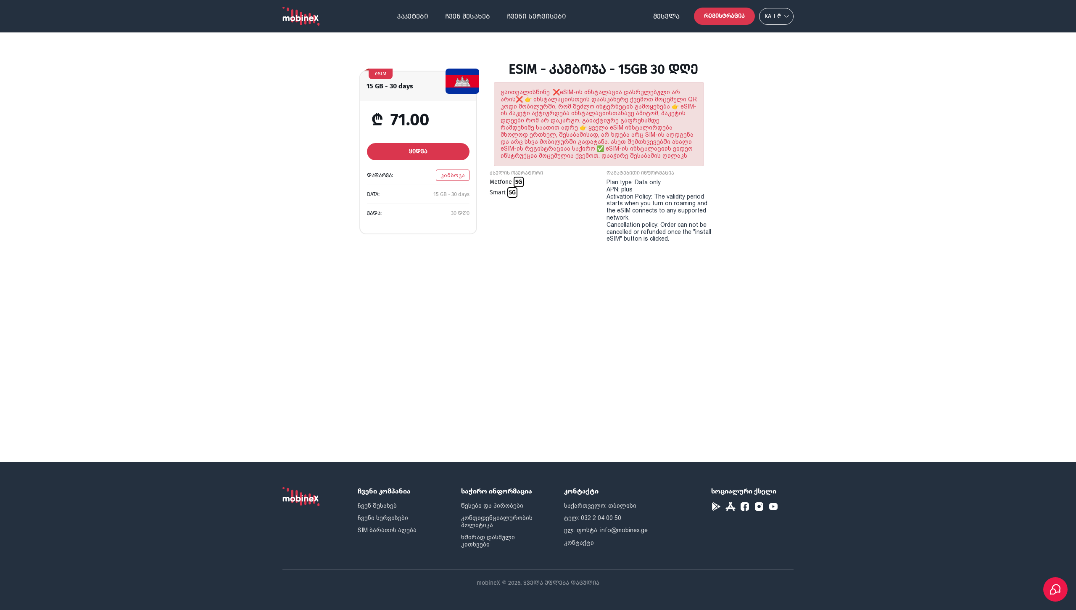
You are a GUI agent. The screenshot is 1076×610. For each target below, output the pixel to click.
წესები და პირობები (492, 505)
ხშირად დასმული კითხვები (488, 541)
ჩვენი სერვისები (536, 16)
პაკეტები (412, 16)
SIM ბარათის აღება (387, 530)
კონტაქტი (579, 542)
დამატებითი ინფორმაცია (640, 172)
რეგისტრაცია (724, 15)
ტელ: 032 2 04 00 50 (592, 518)
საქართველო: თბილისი (600, 505)
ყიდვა (418, 151)
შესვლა (666, 16)
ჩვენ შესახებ (467, 16)
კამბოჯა (452, 175)
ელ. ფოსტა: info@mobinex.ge (606, 530)
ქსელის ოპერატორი (516, 172)
